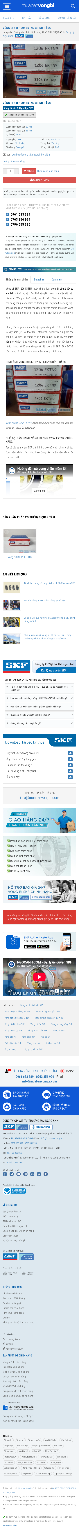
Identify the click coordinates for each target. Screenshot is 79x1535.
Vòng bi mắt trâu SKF (37, 1030)
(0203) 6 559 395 (14, 1162)
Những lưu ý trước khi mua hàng (18, 1322)
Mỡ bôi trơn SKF (53, 1043)
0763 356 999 (20, 219)
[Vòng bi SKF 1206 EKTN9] (39, 390)
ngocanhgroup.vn (14, 1348)
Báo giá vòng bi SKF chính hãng (18, 1230)
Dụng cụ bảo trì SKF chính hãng (18, 1391)
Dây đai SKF (61, 1457)
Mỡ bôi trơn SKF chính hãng (16, 1371)
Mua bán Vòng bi (25, 1488)
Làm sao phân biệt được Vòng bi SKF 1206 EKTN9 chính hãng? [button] (37, 698)
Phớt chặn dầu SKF (13, 1043)
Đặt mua (30, 171)
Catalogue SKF (49, 1468)
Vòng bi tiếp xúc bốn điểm (41, 1446)
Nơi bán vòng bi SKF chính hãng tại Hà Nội (44, 600)
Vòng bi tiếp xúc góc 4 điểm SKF (49, 1018)
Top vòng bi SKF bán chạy (63, 1474)
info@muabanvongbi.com (39, 797)
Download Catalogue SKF (15, 1226)
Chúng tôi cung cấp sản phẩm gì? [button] (24, 723)
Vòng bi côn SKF (37, 1024)
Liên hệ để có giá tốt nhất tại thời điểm (31, 154)
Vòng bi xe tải (33, 1043)
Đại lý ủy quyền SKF (12, 1211)
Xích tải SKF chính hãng (14, 1386)
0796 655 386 (20, 224)
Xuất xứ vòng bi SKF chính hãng (18, 1421)
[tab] (39, 689)
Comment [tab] (56, 279)
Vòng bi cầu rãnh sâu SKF (31, 1005)
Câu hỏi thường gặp (12, 1303)
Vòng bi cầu (8, 1440)
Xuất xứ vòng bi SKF (11, 1468)
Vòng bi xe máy (28, 1037)
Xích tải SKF (8, 1462)
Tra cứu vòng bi (64, 1468)
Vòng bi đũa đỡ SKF (13, 1030)
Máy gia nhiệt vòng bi (25, 1462)
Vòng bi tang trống (34, 1440)
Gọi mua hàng (41, 179)
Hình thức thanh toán (13, 1312)
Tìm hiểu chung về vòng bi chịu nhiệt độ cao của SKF (49, 583)
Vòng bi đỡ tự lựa (51, 1440)
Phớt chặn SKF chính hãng (15, 1381)
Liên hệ (6, 1317)
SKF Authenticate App (43, 1474)
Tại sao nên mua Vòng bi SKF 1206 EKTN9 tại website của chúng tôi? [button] (38, 688)
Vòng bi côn (20, 1440)
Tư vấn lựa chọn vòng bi (14, 1240)
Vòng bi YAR (59, 1030)
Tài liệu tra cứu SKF (12, 1221)
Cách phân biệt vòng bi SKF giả (18, 1416)
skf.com (9, 1344)
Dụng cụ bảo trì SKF (33, 1049)
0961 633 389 (20, 214)
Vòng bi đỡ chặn (22, 1446)
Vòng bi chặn (8, 1446)
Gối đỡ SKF (46, 1037)
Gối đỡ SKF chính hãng (13, 1367)
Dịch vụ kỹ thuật (10, 1235)
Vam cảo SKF (41, 1462)
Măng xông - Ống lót (51, 1451)
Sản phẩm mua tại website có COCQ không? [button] (29, 715)
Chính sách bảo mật (12, 1293)
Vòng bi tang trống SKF (61, 1024)
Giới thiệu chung (11, 1216)
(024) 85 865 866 (14, 1152)
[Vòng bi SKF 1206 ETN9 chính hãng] (20, 541)
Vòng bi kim (10, 1037)
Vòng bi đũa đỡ (66, 1440)
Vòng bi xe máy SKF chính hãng (18, 1395)
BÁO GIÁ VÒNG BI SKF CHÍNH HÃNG (35, 1071)
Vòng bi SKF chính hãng (14, 1362)
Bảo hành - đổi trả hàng (14, 1298)
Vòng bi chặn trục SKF (14, 1024)
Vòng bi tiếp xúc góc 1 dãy (48, 1011)
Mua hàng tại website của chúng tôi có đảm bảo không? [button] (34, 706)
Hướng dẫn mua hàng (14, 161)
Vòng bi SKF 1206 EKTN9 (19, 422)
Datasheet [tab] (39, 279)
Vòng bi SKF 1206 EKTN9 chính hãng (27, 28)
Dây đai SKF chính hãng (14, 1376)
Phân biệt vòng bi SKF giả (31, 1468)
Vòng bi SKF (27, 1474)
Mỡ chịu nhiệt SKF (10, 1457)
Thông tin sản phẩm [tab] (17, 279)
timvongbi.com (13, 1339)
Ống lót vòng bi (12, 1049)
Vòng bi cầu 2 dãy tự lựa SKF (17, 1011)
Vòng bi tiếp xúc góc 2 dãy (17, 1018)
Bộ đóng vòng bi (56, 1462)
